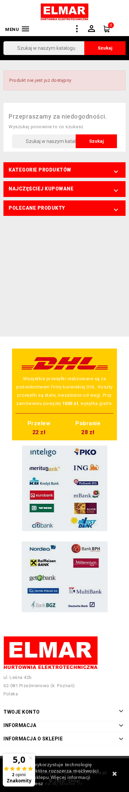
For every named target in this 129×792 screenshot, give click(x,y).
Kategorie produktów (40, 170)
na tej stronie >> (64, 783)
